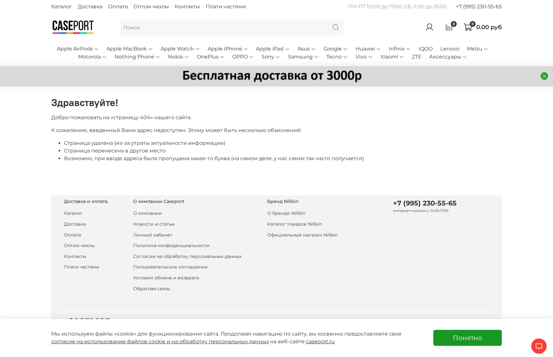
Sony (267, 57)
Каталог (61, 7)
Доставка (90, 7)
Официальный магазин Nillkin (302, 235)
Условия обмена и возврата (166, 278)
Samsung (300, 57)
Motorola (89, 57)
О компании (147, 213)
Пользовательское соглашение (170, 267)
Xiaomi (389, 57)
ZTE (416, 57)
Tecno (334, 57)
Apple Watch (177, 49)
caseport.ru (320, 341)
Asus (304, 49)
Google (333, 49)
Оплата (118, 7)
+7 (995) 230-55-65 (479, 7)
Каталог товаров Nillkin (294, 224)
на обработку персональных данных (220, 341)
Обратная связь (151, 288)
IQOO (426, 49)
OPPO (240, 57)
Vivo (361, 57)
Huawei (365, 49)
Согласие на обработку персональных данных (187, 256)
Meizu (474, 49)
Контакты (187, 7)
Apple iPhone (225, 49)
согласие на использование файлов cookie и (111, 341)
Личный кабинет (152, 235)
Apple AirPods (75, 49)
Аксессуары (445, 57)
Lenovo (449, 49)
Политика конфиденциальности (171, 245)
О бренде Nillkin (286, 213)
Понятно (467, 338)
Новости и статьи (154, 224)
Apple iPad (270, 49)
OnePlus (208, 57)
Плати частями (226, 7)
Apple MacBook (127, 49)
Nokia (175, 57)
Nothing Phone (134, 57)
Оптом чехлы (151, 7)
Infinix (397, 49)
